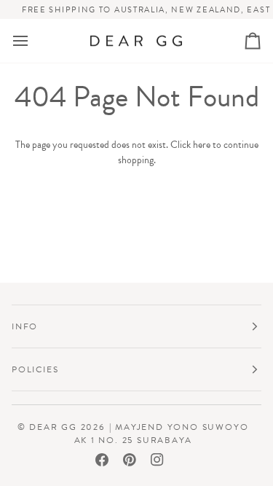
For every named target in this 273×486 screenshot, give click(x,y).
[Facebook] (101, 459)
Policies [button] (35, 369)
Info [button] (25, 326)
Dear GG (53, 427)
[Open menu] (33, 41)
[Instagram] (157, 459)
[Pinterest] (129, 459)
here (201, 144)
